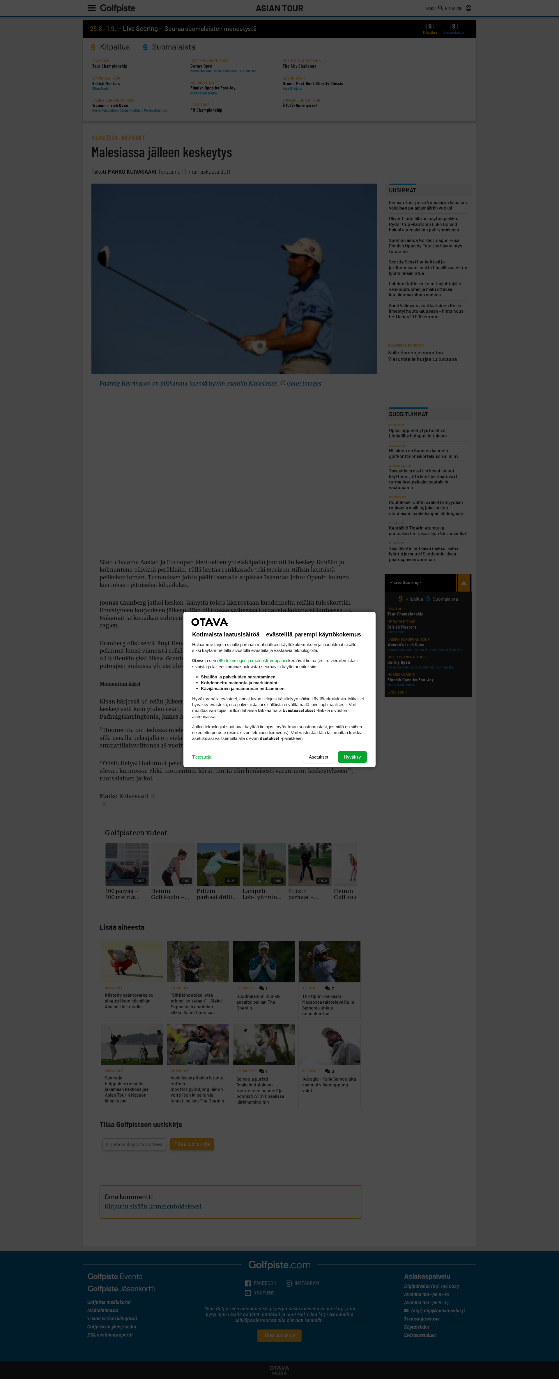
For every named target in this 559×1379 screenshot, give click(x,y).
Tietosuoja (201, 756)
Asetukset (318, 756)
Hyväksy (352, 756)
